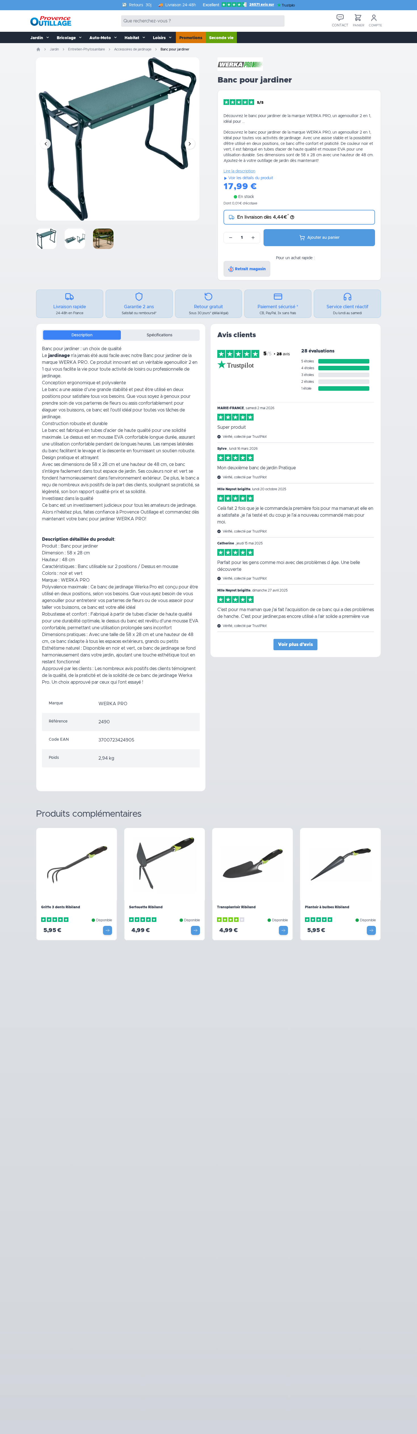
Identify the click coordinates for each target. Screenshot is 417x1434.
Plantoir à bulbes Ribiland (327, 907)
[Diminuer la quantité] (230, 237)
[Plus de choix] (107, 930)
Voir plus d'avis (295, 644)
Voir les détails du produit (250, 178)
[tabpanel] (121, 520)
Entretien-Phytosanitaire (86, 49)
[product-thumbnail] (46, 239)
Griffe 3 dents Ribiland (60, 907)
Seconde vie (221, 38)
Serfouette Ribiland (146, 907)
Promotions (190, 38)
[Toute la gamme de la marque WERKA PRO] (240, 64)
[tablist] (121, 335)
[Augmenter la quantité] (253, 237)
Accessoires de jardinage (132, 49)
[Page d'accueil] (38, 49)
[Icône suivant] (190, 144)
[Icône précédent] (46, 144)
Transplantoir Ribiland (236, 907)
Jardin (54, 49)
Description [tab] (81, 335)
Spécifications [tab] (159, 335)
